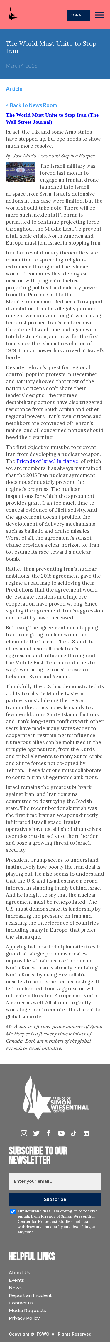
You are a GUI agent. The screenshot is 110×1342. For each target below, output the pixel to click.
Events (16, 1280)
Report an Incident (30, 1295)
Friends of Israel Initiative (47, 461)
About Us (19, 1272)
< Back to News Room (31, 105)
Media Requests (27, 1310)
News (15, 1287)
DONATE (78, 15)
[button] (99, 14)
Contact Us (21, 1303)
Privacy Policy (24, 1318)
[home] (12, 14)
